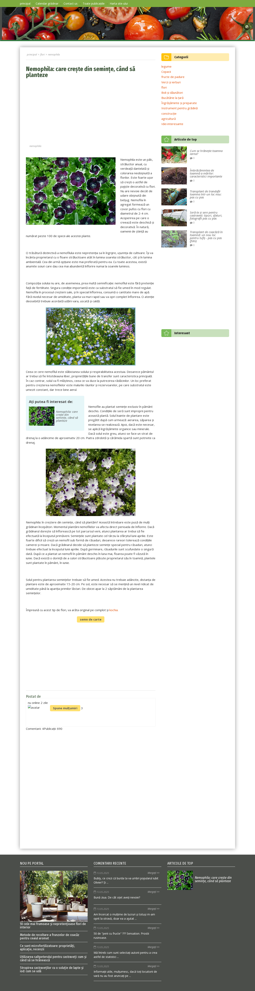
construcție (169, 113)
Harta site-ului (119, 3)
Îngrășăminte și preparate (179, 103)
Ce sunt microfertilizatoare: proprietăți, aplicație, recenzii (47, 947)
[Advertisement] (90, 112)
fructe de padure (172, 77)
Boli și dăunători (172, 93)
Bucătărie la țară (172, 98)
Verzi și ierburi (171, 82)
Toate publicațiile (94, 3)
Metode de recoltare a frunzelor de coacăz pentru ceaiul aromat (49, 936)
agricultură (168, 119)
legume (166, 66)
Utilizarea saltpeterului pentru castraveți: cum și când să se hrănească (53, 958)
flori (164, 87)
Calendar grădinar (47, 3)
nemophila (35, 146)
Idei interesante (172, 124)
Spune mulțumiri (65, 708)
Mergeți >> (153, 873)
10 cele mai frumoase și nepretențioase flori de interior (53, 925)
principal (25, 3)
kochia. (113, 610)
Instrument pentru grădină (179, 108)
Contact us (70, 3)
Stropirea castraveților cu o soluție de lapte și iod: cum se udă (51, 969)
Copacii (166, 72)
